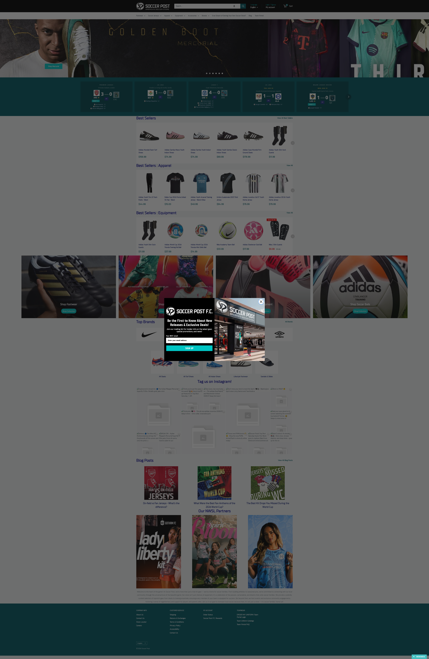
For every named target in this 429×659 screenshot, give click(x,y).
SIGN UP (189, 348)
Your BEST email (172, 336)
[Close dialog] (261, 301)
